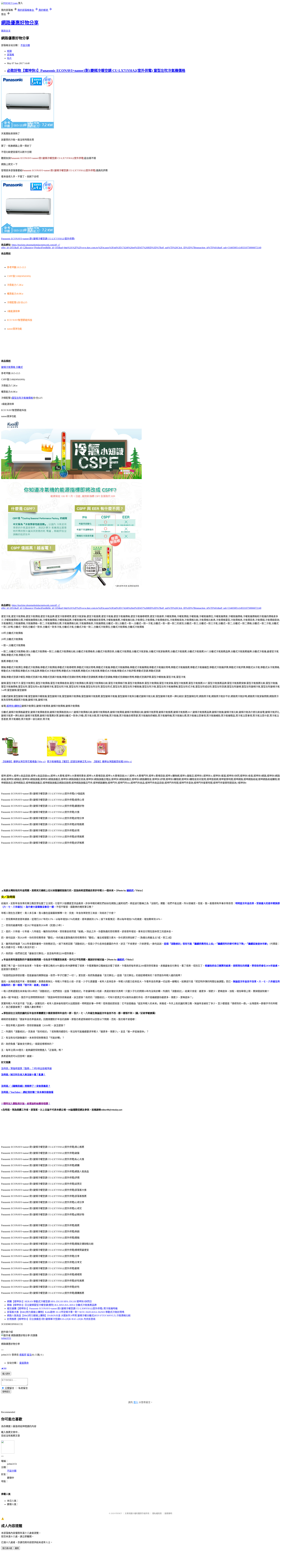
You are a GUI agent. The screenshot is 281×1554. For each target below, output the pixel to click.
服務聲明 (168, 1513)
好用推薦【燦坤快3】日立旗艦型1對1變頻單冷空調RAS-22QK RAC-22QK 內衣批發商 (51, 1319)
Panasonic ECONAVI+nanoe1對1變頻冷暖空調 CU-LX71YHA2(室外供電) (38, 238)
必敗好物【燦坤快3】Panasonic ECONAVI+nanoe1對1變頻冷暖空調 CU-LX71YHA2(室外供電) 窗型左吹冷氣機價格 (96, 70)
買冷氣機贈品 (54, 761)
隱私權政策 (157, 1513)
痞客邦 (22, 1354)
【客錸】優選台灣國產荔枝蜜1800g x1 (112, 761)
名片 (9, 58)
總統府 (120, 959)
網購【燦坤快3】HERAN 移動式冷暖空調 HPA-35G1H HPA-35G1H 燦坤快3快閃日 (49, 1301)
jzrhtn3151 (6, 1338)
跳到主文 (6, 31)
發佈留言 (6, 1392)
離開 (17, 1548)
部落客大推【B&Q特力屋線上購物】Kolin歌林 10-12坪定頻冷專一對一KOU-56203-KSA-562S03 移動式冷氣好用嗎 (65, 1312)
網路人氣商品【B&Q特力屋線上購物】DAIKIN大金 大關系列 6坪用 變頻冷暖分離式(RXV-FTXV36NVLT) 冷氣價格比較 (69, 1315)
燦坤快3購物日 (14, 706)
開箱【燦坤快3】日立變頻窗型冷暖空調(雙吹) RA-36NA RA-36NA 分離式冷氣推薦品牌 (52, 1305)
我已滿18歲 (7, 1548)
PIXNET (118, 1513)
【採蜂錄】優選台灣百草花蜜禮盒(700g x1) (24, 761)
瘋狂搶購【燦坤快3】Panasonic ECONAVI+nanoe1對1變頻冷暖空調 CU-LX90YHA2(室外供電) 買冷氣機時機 (62, 1308)
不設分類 (25, 45)
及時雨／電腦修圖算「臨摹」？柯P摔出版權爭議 (26, 1068)
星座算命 (24, 1363)
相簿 (9, 51)
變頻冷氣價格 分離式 (12, 367)
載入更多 (6, 1374)
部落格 (10, 54)
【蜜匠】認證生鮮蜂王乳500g (76, 761)
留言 (29, 1354)
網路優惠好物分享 (20, 22)
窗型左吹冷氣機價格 (22, 398)
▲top (3, 1368)
